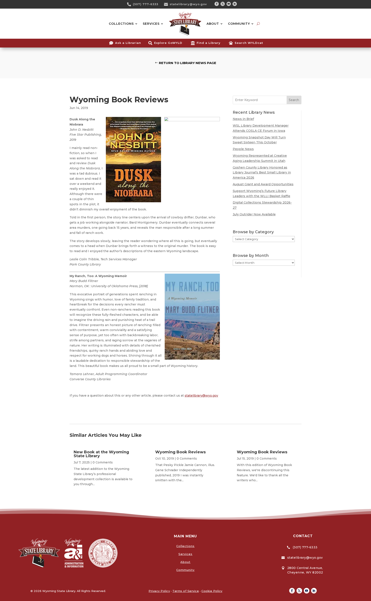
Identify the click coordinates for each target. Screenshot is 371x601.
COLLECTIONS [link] (121, 24)
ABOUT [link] (213, 24)
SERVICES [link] (151, 24)
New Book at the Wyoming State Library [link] (101, 454)
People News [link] (243, 149)
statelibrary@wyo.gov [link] (188, 4)
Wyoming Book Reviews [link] (180, 452)
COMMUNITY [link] (239, 24)
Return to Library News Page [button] (187, 63)
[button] (216, 4)
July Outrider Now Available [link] (254, 214)
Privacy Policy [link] (159, 591)
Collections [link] (185, 546)
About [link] (185, 562)
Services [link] (185, 554)
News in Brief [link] (243, 119)
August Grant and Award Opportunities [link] (263, 184)
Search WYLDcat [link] (249, 42)
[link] (130, 4)
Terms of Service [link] (185, 591)
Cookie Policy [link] (211, 591)
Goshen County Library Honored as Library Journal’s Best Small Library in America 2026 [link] (262, 173)
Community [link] (185, 570)
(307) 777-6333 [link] (145, 4)
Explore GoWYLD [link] (168, 42)
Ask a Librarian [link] (128, 42)
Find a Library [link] (208, 42)
